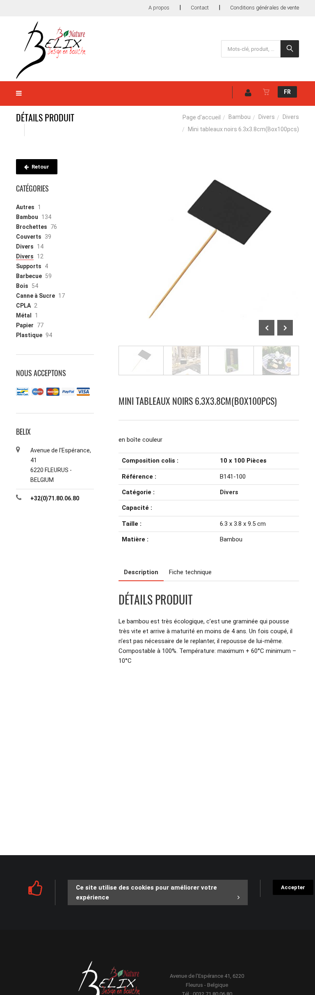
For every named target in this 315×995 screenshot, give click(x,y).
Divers (266, 117)
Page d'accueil (202, 117)
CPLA (23, 305)
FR (287, 92)
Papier (25, 325)
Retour (39, 167)
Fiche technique (190, 572)
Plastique (29, 335)
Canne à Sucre (35, 295)
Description (141, 572)
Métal (24, 315)
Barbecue (29, 276)
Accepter (293, 887)
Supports (28, 266)
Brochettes (31, 227)
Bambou (239, 117)
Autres (25, 207)
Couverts (28, 236)
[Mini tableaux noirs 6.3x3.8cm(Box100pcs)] (209, 165)
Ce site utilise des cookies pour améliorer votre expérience (146, 892)
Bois (22, 286)
